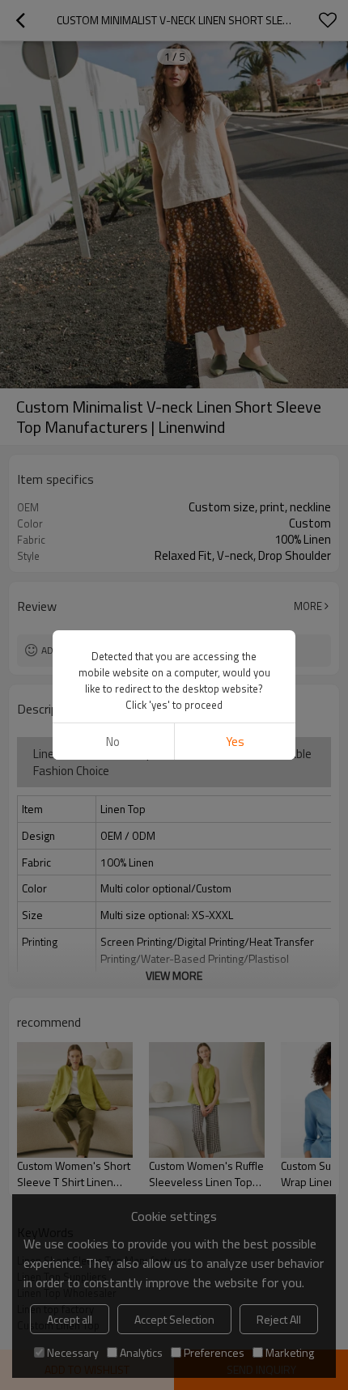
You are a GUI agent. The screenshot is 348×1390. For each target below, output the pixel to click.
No (113, 741)
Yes (235, 741)
